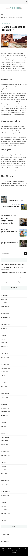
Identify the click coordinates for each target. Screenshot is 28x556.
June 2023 (3, 379)
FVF (16, 167)
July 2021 (3, 462)
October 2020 (5, 495)
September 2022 (5, 411)
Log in (3, 530)
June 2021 (3, 466)
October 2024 (5, 321)
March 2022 (4, 433)
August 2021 (4, 459)
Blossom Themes (16, 550)
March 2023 (4, 390)
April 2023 (4, 386)
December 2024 (5, 313)
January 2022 (4, 440)
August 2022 (4, 415)
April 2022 (4, 429)
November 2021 (5, 448)
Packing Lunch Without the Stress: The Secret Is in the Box (13, 273)
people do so (17, 137)
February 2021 (5, 480)
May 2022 (3, 426)
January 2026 (4, 291)
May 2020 (3, 506)
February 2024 (5, 350)
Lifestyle (7, 23)
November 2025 (5, 295)
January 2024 (4, 353)
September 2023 (5, 368)
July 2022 (3, 419)
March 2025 (4, 302)
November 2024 (5, 317)
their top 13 (12, 89)
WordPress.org (5, 541)
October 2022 (5, 408)
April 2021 (4, 473)
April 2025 (4, 299)
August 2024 (4, 328)
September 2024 (5, 324)
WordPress (14, 552)
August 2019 (4, 517)
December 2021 (5, 444)
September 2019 (5, 513)
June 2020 (3, 502)
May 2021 (3, 469)
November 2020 (5, 491)
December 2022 (5, 400)
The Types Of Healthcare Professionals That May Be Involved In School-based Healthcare (9, 222)
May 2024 (3, 339)
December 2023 (5, 357)
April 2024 (4, 342)
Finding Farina (13, 548)
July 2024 (3, 331)
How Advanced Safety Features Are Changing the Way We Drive (13, 278)
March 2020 (4, 509)
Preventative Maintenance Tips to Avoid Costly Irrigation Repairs (12, 268)
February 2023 (5, 393)
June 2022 (3, 422)
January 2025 (4, 310)
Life (3, 23)
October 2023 (5, 364)
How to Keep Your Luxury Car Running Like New (13, 281)
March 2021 (4, 477)
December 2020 (5, 488)
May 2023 (3, 382)
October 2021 (5, 451)
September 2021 (5, 455)
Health (3, 218)
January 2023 (4, 397)
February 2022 (5, 437)
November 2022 (5, 404)
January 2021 (4, 484)
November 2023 (5, 361)
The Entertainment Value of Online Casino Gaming (13, 264)
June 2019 (3, 520)
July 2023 (3, 375)
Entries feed (5, 534)
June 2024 (3, 335)
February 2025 (5, 306)
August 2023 (4, 371)
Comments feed (5, 538)
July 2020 (3, 498)
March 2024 (4, 346)
